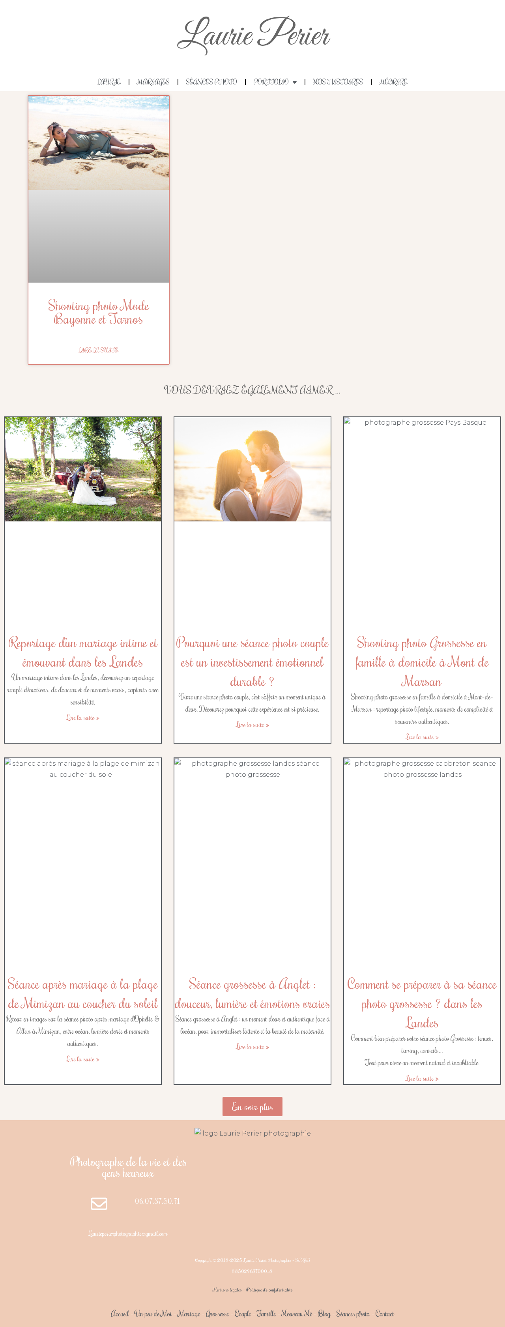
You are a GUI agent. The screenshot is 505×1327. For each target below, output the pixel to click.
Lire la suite (98, 350)
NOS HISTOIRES (338, 82)
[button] (252, 1106)
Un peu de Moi (153, 1313)
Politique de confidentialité (269, 1289)
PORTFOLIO (271, 82)
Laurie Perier (252, 36)
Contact (385, 1313)
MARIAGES (153, 82)
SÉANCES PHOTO (211, 82)
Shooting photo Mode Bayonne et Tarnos (99, 311)
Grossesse (216, 1313)
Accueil (120, 1313)
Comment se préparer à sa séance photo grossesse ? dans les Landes (422, 1003)
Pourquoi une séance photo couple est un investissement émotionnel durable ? (252, 661)
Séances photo (353, 1313)
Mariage (189, 1313)
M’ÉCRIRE (394, 82)
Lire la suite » (83, 717)
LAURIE (109, 82)
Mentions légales (227, 1289)
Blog (324, 1313)
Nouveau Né (297, 1313)
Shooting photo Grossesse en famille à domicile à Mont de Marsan (422, 661)
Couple (243, 1313)
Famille (266, 1313)
